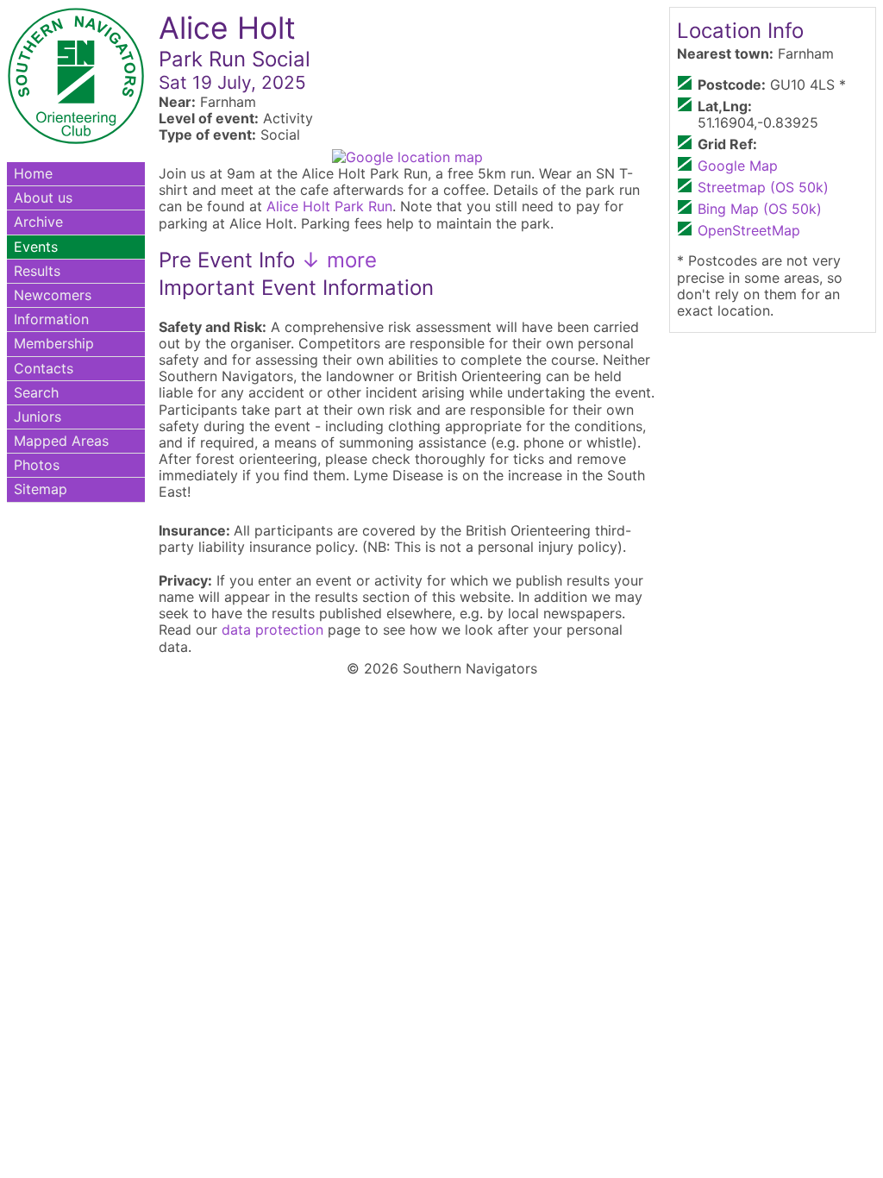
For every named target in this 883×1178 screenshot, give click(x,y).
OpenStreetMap (749, 230)
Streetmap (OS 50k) (763, 187)
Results (37, 270)
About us (43, 197)
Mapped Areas (61, 440)
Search (36, 392)
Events (36, 246)
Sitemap (40, 489)
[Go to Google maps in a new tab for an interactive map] (407, 157)
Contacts (43, 368)
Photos (36, 464)
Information (51, 319)
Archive (38, 221)
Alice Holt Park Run (329, 206)
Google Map (738, 165)
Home (33, 173)
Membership (54, 343)
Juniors (37, 416)
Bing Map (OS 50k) (760, 208)
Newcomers (52, 295)
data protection (272, 629)
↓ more (336, 260)
